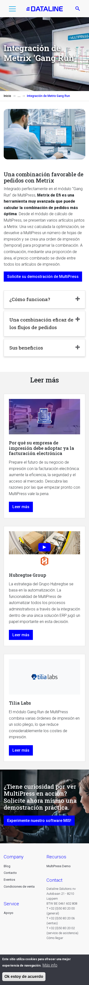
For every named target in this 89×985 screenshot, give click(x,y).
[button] (12, 9)
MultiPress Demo (58, 866)
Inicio (7, 96)
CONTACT (54, 880)
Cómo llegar (54, 938)
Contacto (10, 873)
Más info (50, 965)
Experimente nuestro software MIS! (39, 820)
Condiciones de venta (19, 886)
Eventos (9, 879)
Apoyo (8, 913)
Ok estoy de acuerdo (23, 976)
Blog (7, 866)
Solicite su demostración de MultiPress (43, 276)
